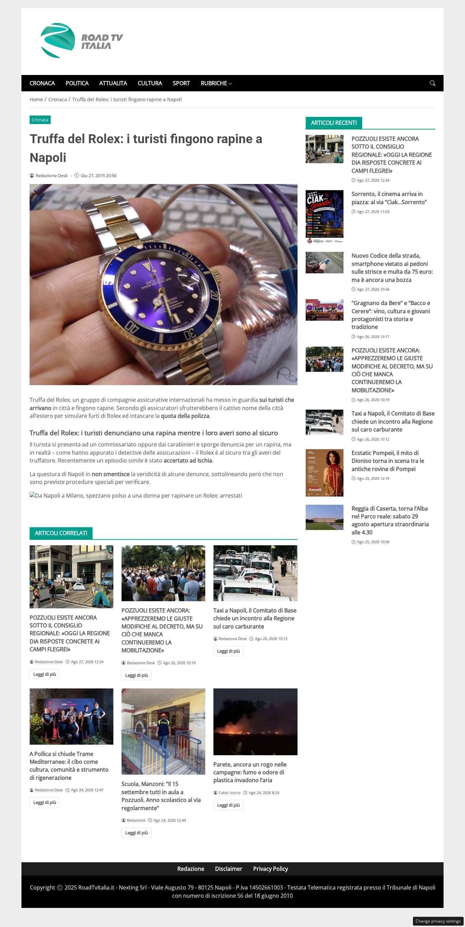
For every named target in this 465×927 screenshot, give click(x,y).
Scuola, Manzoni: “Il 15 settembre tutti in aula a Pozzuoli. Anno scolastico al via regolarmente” (161, 795)
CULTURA (150, 83)
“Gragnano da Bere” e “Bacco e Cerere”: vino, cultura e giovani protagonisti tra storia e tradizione (391, 315)
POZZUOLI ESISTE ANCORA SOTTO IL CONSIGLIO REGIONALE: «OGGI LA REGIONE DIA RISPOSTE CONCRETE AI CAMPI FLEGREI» (70, 633)
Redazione (190, 868)
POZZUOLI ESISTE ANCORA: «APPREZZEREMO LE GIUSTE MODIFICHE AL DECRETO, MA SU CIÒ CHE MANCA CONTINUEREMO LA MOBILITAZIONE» (162, 630)
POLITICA (77, 83)
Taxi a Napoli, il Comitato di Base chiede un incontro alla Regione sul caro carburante (254, 618)
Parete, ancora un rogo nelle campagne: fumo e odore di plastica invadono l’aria (250, 772)
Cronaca (40, 120)
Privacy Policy (270, 868)
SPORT (181, 83)
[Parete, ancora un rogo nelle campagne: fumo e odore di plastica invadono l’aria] (255, 721)
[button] (432, 83)
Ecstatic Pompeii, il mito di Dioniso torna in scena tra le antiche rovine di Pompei (388, 461)
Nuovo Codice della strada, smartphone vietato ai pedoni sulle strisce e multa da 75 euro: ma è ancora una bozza (392, 268)
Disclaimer (228, 868)
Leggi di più (44, 674)
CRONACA (42, 83)
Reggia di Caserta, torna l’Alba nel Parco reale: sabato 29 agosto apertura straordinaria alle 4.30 (390, 520)
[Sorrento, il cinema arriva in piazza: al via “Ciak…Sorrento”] (324, 217)
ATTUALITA (113, 83)
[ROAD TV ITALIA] (81, 41)
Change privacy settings (438, 921)
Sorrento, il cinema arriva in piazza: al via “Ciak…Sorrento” (389, 198)
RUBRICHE (214, 83)
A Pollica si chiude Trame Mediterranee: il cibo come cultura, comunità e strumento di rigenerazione (69, 765)
